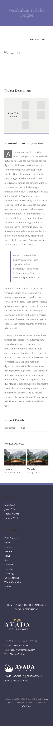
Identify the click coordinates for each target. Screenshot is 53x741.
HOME (10, 604)
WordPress (26, 706)
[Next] (45, 461)
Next (44, 39)
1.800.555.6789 (20, 645)
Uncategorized (11, 577)
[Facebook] (25, 105)
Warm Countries (12, 582)
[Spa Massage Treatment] (26, 64)
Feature (8, 546)
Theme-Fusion (17, 654)
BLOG (18, 609)
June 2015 (9, 509)
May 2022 (9, 504)
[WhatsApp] (25, 115)
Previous (34, 39)
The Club (8, 568)
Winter (7, 586)
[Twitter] (41, 105)
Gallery (15, 461)
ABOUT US (21, 604)
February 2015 (11, 513)
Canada (14, 453)
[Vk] (25, 125)
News (7, 555)
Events (7, 542)
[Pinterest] (41, 115)
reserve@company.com (23, 649)
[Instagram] (31, 714)
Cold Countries (11, 538)
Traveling (9, 573)
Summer (8, 564)
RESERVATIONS (30, 609)
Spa (23, 427)
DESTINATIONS (36, 604)
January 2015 (11, 518)
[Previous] (7, 461)
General (8, 551)
